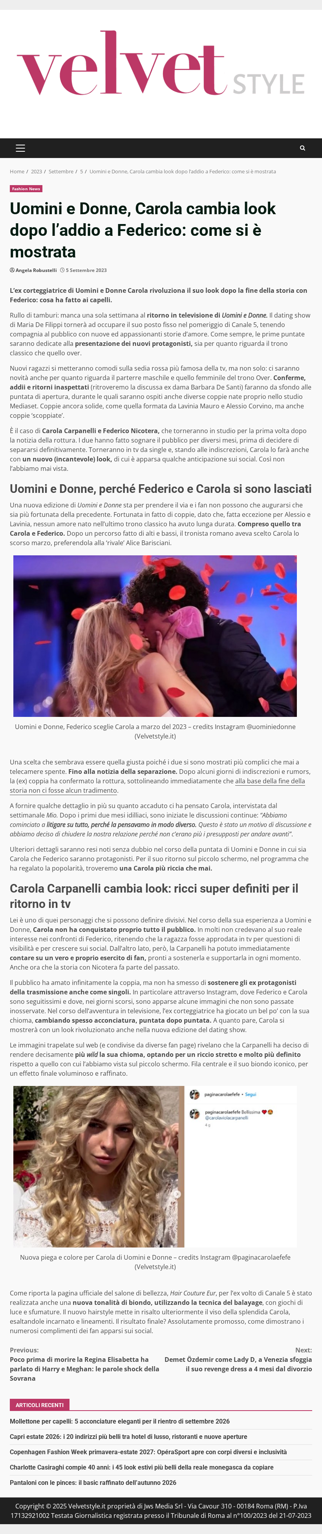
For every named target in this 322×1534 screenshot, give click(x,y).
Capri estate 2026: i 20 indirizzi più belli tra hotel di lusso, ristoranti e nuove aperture (128, 1436)
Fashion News (26, 188)
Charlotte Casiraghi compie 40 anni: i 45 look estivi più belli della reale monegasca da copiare (142, 1467)
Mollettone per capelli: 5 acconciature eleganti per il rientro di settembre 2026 (120, 1421)
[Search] (302, 148)
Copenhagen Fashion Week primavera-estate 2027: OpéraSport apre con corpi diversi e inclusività (148, 1452)
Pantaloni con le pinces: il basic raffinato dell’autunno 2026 (93, 1482)
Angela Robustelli (36, 270)
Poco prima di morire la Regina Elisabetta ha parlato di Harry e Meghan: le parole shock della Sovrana (84, 1364)
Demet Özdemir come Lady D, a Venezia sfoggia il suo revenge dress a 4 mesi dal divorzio (238, 1359)
